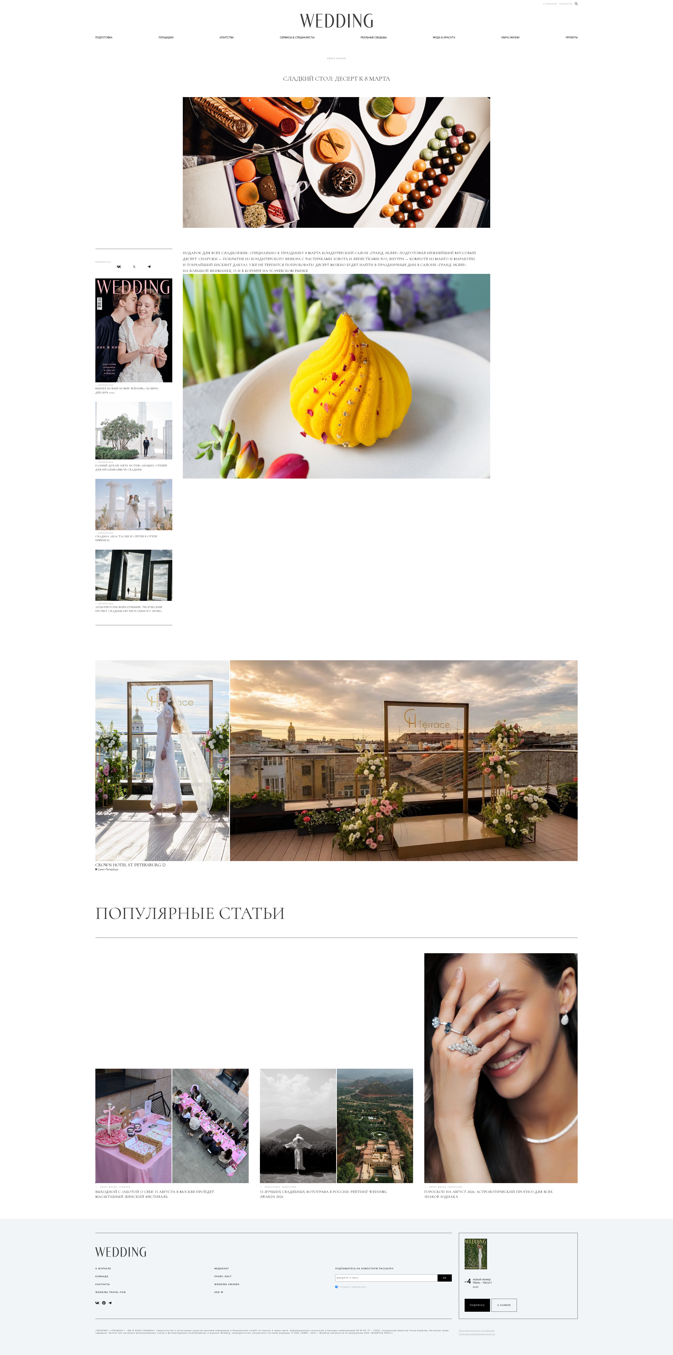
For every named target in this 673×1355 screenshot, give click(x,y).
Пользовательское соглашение (477, 1331)
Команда (101, 1276)
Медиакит (221, 1268)
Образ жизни (510, 37)
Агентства (227, 37)
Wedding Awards (226, 1284)
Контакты (566, 4)
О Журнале (103, 1268)
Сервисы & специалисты (297, 37)
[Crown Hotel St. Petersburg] (151, 866)
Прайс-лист (223, 1276)
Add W (218, 1292)
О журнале (550, 4)
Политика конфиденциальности (477, 1334)
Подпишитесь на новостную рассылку (364, 1268)
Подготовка (103, 37)
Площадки (166, 37)
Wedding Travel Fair (110, 1292)
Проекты (572, 37)
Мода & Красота (444, 37)
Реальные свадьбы (374, 37)
